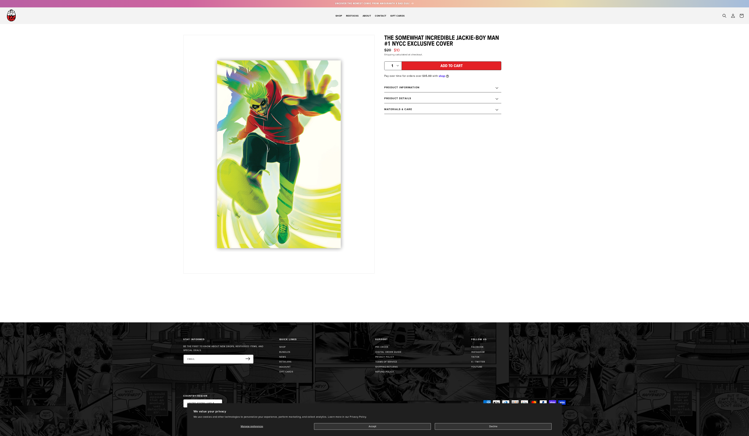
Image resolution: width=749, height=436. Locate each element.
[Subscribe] (249, 359)
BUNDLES (284, 352)
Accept (372, 426)
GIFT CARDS (286, 371)
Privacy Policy (384, 356)
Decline (493, 426)
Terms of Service (386, 361)
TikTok (475, 356)
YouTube (476, 366)
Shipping (389, 54)
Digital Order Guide (388, 352)
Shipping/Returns (386, 366)
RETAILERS (285, 361)
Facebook (477, 346)
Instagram (478, 352)
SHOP (282, 347)
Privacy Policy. (358, 416)
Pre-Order (381, 347)
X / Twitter (478, 361)
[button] (338, 15)
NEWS (282, 356)
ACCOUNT (285, 366)
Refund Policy (384, 371)
